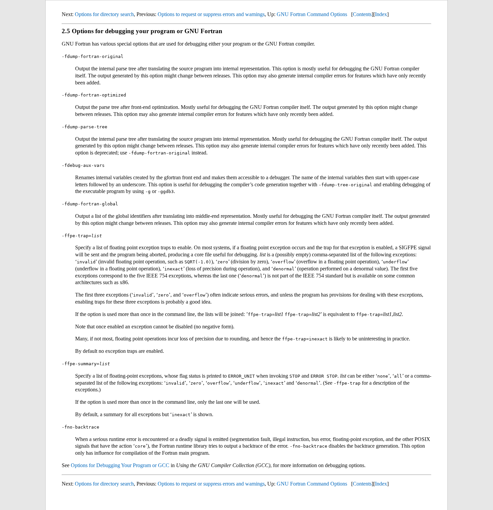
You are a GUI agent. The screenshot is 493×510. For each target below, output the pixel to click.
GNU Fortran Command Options (312, 14)
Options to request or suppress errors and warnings (211, 14)
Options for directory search (104, 14)
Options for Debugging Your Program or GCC (120, 465)
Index (381, 14)
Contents (362, 14)
